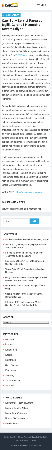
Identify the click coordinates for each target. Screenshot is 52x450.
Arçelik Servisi (12, 423)
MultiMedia (10, 360)
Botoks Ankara (35, 445)
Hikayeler (9, 339)
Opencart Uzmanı (29, 441)
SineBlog (9, 375)
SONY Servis (22, 55)
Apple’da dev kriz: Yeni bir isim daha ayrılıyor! (27, 239)
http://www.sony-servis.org (29, 192)
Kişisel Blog (11, 349)
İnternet (9, 344)
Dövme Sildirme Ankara (16, 418)
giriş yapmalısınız (32, 208)
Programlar (10, 370)
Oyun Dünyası (11, 365)
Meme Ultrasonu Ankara (16, 408)
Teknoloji (9, 385)
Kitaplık (8, 355)
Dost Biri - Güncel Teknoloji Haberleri (24, 437)
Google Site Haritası (19, 445)
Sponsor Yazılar (11, 15)
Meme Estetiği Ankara (16, 413)
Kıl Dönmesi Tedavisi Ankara (19, 402)
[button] (41, 5)
